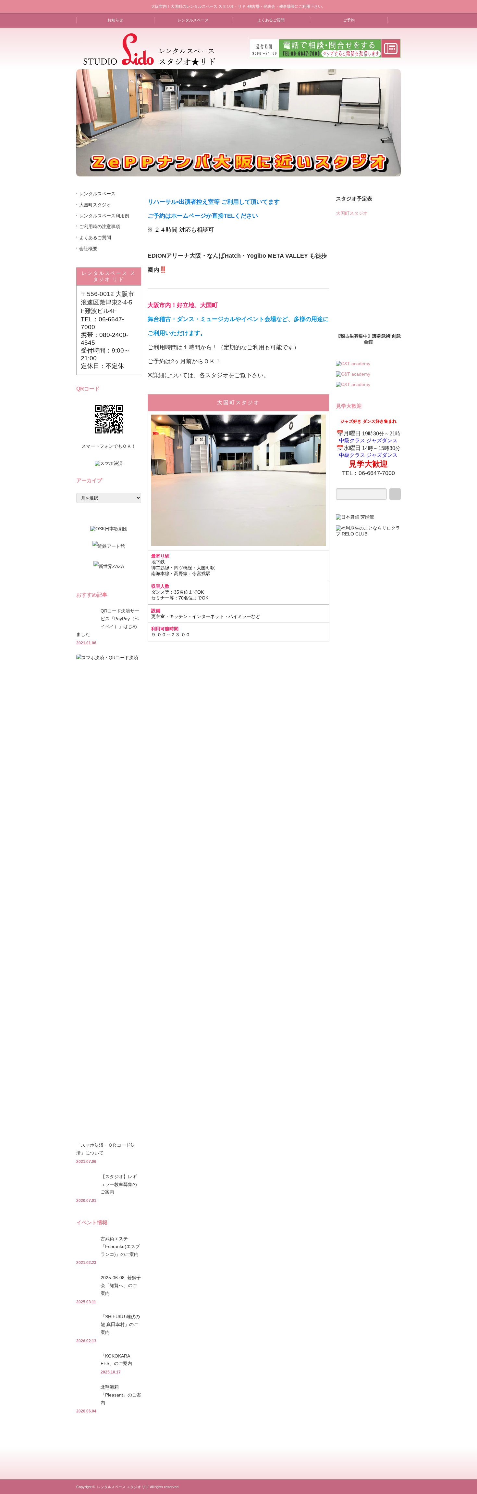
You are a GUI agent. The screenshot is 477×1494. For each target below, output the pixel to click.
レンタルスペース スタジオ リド (123, 1487)
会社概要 (88, 248)
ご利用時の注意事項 (99, 226)
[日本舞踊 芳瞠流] (355, 517)
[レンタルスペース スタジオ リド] (149, 63)
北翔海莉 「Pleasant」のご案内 (121, 1395)
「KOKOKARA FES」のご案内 (116, 1359)
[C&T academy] (353, 363)
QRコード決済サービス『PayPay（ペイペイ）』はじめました (107, 622)
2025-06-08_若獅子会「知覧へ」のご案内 (121, 1285)
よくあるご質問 (271, 20)
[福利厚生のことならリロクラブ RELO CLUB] (368, 533)
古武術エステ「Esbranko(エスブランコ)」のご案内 (120, 1246)
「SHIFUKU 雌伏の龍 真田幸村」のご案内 (120, 1324)
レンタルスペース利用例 (104, 215)
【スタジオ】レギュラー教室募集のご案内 (119, 1184)
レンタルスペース (193, 20)
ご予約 (349, 20)
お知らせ (115, 20)
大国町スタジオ (238, 402)
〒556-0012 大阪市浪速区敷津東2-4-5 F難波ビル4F (107, 302)
